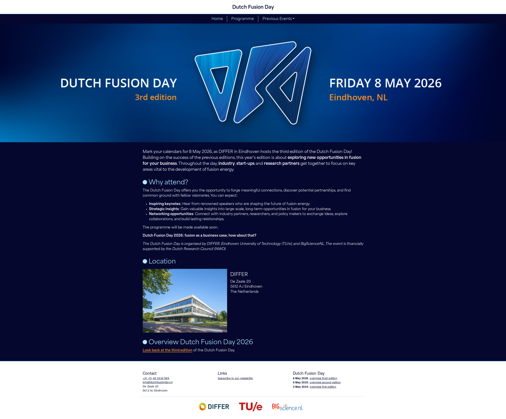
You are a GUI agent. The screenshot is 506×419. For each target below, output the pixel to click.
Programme (242, 19)
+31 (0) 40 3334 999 (156, 378)
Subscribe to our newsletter (235, 378)
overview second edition (325, 382)
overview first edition (323, 387)
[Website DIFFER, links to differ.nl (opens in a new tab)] (214, 406)
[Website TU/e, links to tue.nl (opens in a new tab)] (251, 406)
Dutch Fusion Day (253, 7)
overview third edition (323, 378)
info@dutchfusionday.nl (158, 382)
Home (217, 19)
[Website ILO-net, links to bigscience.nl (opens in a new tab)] (287, 406)
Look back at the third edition (167, 350)
